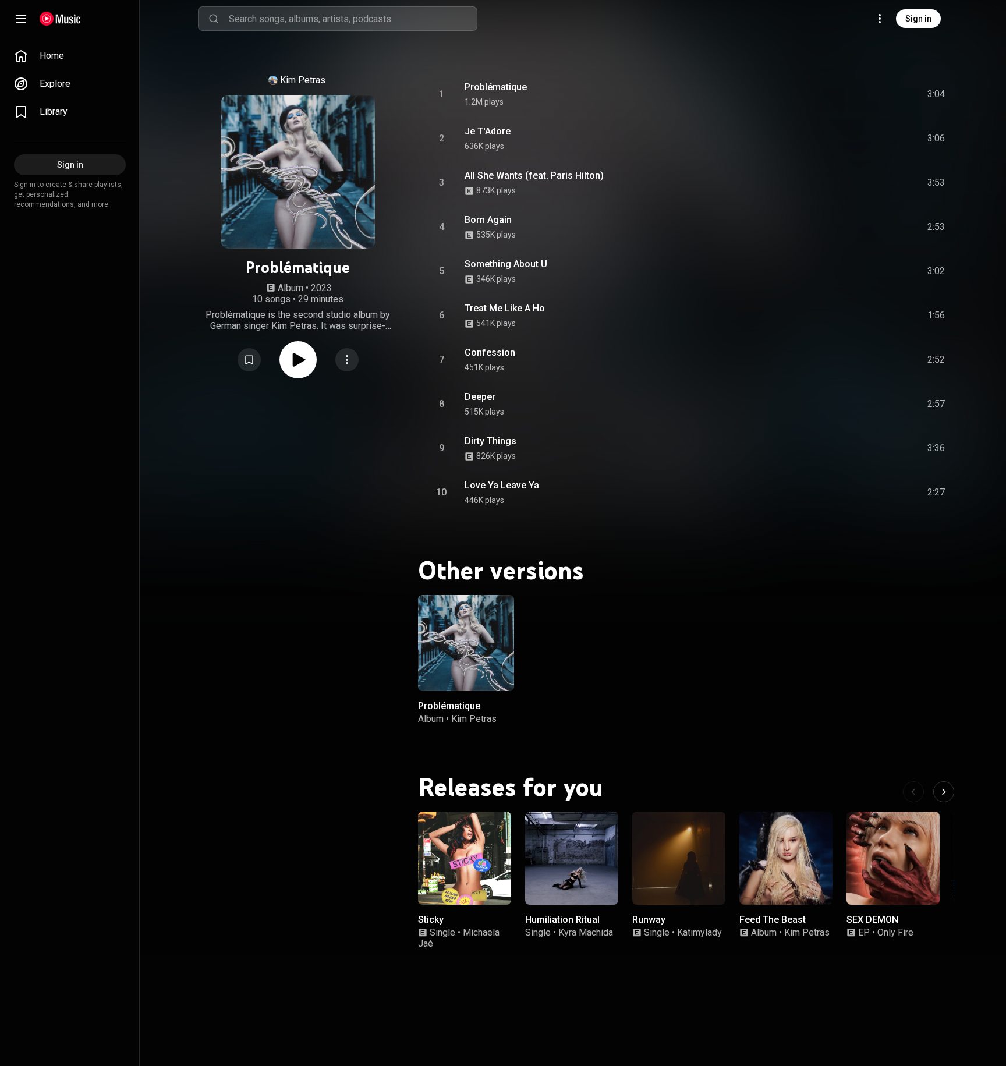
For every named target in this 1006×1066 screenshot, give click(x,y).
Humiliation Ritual (562, 919)
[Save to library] (249, 360)
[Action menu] (347, 359)
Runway (648, 919)
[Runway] (678, 858)
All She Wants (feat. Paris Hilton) (534, 175)
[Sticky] (464, 858)
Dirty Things (490, 441)
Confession (490, 352)
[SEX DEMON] (893, 858)
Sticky (431, 919)
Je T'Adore (488, 131)
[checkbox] (937, 94)
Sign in (918, 18)
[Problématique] (466, 643)
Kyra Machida (585, 932)
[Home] (60, 19)
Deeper (480, 396)
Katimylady (699, 932)
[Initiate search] (213, 18)
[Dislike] (870, 94)
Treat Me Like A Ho (505, 308)
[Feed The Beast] (786, 858)
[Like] (848, 94)
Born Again (488, 219)
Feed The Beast (772, 919)
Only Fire (895, 932)
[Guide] (21, 19)
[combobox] (353, 18)
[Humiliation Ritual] (571, 858)
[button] (249, 359)
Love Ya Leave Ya (502, 485)
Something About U (506, 264)
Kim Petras (302, 80)
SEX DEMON (872, 919)
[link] (70, 56)
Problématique (496, 87)
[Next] (943, 792)
